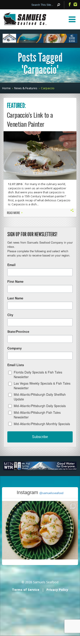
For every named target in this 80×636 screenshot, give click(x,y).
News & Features (25, 88)
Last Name (15, 298)
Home (6, 88)
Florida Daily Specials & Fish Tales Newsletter (38, 374)
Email (11, 264)
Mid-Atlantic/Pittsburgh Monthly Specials (42, 424)
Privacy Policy (57, 590)
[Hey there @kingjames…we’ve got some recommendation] (40, 539)
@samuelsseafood (51, 493)
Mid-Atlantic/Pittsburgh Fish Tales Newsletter (37, 414)
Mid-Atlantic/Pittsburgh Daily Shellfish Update (40, 396)
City (10, 314)
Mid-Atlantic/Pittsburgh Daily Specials (40, 406)
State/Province (18, 331)
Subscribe (40, 437)
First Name (15, 281)
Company (14, 348)
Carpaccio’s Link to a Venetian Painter (30, 119)
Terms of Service (25, 590)
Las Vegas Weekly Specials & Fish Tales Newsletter (42, 385)
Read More (15, 213)
